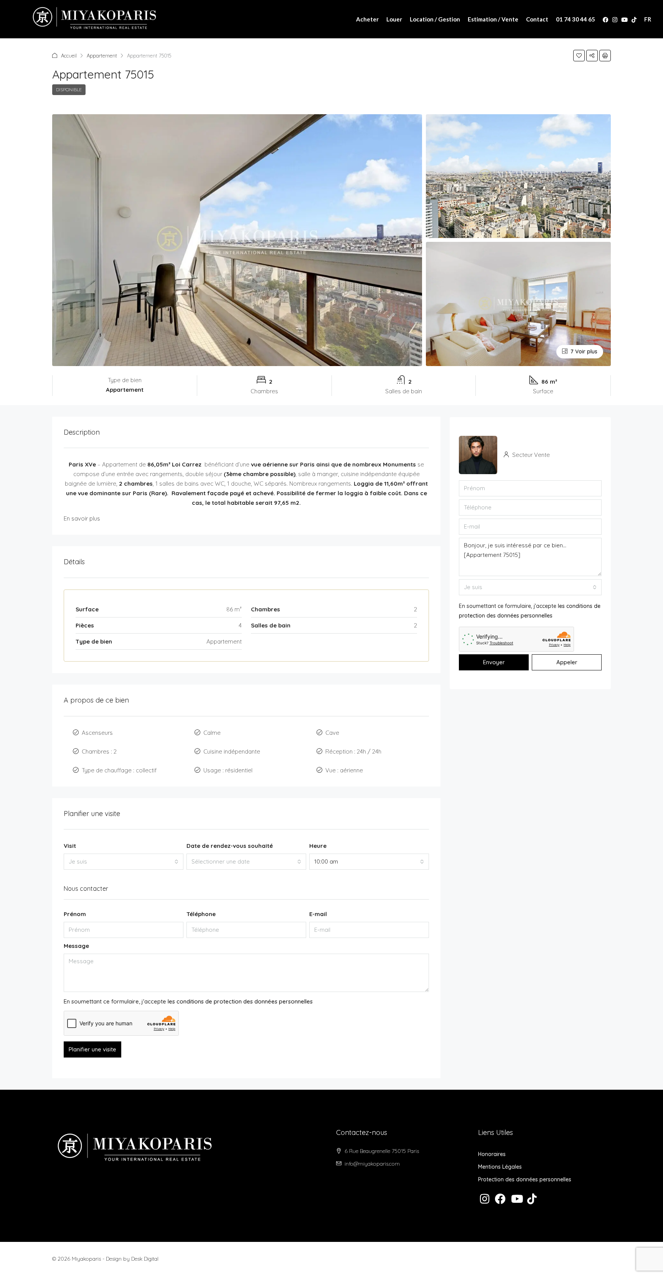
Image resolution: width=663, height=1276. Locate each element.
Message (76, 945)
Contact (537, 19)
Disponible (69, 89)
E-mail (318, 914)
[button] (579, 55)
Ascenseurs (97, 732)
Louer (394, 19)
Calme (212, 732)
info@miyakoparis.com (372, 1163)
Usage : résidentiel (227, 770)
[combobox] (123, 862)
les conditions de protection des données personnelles (240, 1001)
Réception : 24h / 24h (353, 751)
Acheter (367, 19)
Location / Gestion (435, 19)
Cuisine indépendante (231, 751)
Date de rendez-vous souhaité (229, 845)
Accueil (69, 56)
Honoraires (492, 1154)
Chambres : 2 (99, 751)
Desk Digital (144, 1258)
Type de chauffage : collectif (119, 770)
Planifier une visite (92, 1049)
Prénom (75, 914)
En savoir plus (82, 518)
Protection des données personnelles (524, 1179)
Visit (70, 845)
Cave (332, 732)
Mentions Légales (500, 1166)
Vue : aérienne (344, 770)
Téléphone (201, 914)
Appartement (102, 56)
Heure (318, 845)
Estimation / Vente (493, 19)
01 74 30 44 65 (575, 19)
